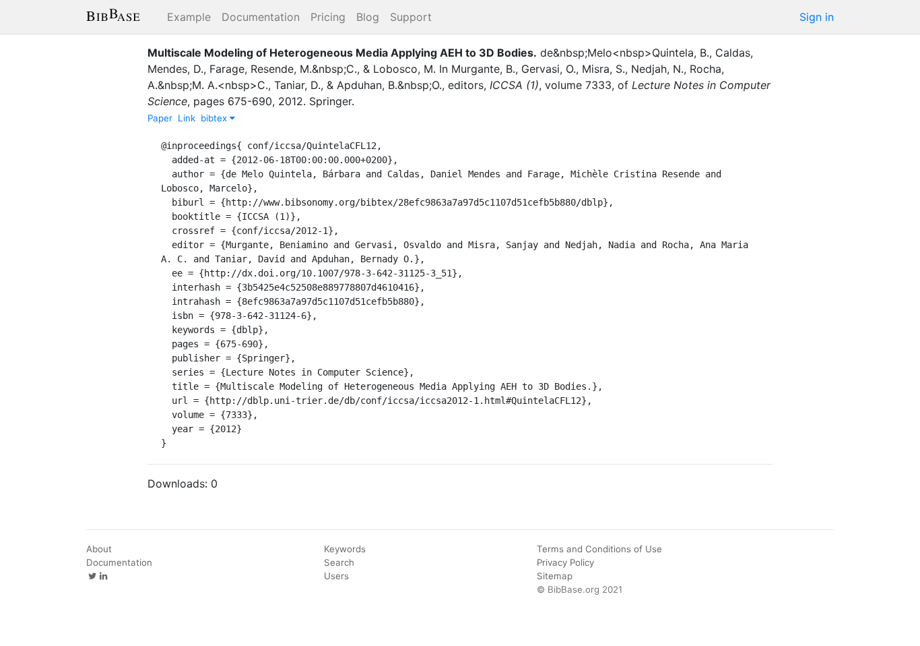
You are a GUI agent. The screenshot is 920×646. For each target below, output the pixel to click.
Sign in (816, 17)
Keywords (345, 549)
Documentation (261, 17)
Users (336, 575)
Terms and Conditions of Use (599, 549)
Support (411, 17)
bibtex (215, 118)
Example (189, 17)
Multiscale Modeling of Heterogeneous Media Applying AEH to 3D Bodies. (342, 52)
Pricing (328, 17)
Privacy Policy (565, 562)
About (99, 549)
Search (339, 562)
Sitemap (554, 575)
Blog (367, 17)
